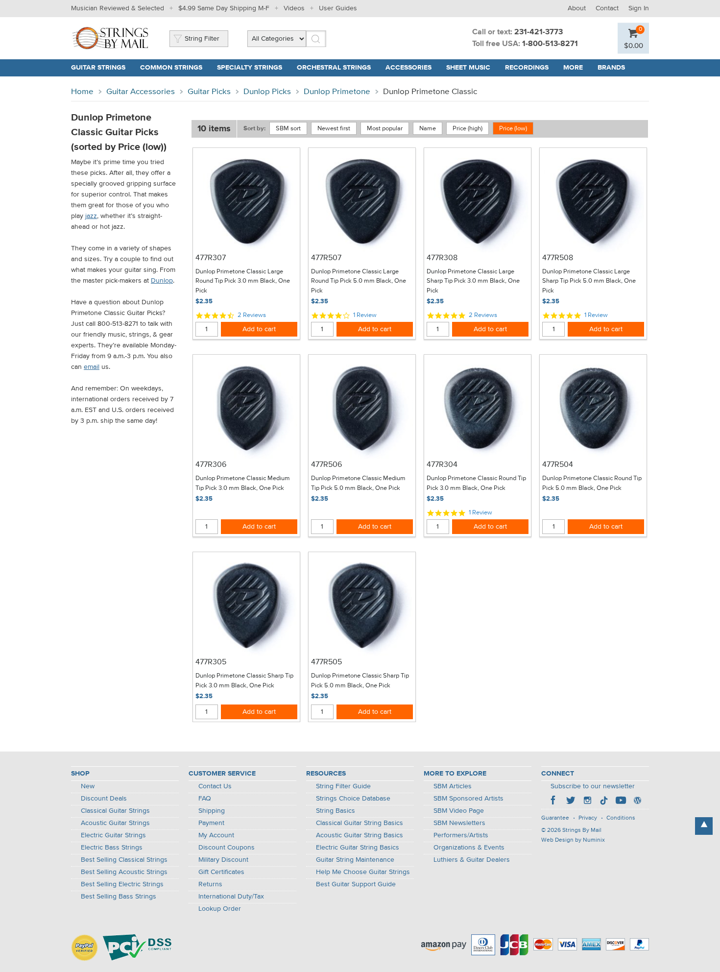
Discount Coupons (226, 847)
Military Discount (223, 859)
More (573, 67)
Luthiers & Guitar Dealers (471, 859)
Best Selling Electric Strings (122, 884)
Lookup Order (219, 908)
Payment (211, 823)
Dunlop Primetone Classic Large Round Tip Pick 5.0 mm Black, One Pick (358, 281)
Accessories (408, 67)
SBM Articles (452, 786)
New (88, 786)
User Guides (338, 8)
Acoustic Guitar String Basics (359, 835)
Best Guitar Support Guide (356, 884)
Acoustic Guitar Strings (115, 823)
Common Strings (171, 67)
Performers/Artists (460, 835)
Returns (210, 884)
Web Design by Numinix (573, 840)
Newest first (333, 128)
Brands (611, 67)
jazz (91, 216)
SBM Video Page (458, 810)
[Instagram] (587, 801)
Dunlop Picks (267, 92)
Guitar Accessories (140, 92)
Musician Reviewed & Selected (117, 8)
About (577, 8)
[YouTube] (620, 801)
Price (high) (467, 128)
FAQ (204, 798)
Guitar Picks (209, 92)
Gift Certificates (221, 872)
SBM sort (288, 128)
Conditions (620, 818)
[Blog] (637, 801)
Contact (607, 8)
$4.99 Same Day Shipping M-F (223, 8)
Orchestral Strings (334, 67)
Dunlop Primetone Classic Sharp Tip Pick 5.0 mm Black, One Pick (360, 681)
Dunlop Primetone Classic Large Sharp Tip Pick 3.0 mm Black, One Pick (473, 281)
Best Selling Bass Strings (118, 896)
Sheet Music (468, 67)
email (91, 367)
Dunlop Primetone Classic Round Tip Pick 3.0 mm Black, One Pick (476, 483)
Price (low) (513, 128)
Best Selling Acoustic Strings (124, 872)
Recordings (527, 67)
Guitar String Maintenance (355, 859)
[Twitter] (570, 801)
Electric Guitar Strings (113, 835)
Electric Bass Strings (112, 847)
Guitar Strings (98, 67)
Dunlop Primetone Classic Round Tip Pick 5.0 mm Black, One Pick (592, 483)
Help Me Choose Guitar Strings (363, 872)
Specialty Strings (249, 67)
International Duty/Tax (231, 896)
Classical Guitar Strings (115, 810)
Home (82, 92)
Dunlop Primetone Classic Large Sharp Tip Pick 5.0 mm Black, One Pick (589, 281)
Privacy (587, 818)
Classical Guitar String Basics (359, 823)
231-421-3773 (538, 32)
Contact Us (215, 786)
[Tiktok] (604, 801)
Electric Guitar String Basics (357, 847)
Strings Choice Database (353, 798)
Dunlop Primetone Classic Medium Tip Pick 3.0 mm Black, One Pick (242, 483)
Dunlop (162, 280)
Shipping (211, 810)
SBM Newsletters (459, 823)
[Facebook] (554, 801)
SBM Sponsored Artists (468, 798)
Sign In (638, 8)
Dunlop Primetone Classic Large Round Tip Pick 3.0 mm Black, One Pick (242, 281)
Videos (294, 8)
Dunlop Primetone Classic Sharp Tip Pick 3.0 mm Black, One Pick (244, 681)
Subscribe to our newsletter (593, 786)
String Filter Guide (343, 786)
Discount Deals (104, 798)
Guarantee (555, 818)
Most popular (385, 128)
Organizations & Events (468, 847)
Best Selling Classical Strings (124, 859)
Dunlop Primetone (337, 92)
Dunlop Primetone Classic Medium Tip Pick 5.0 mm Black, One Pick (358, 483)
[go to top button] (704, 826)
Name (427, 128)
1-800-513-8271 (550, 44)
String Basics (335, 810)
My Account (216, 835)
